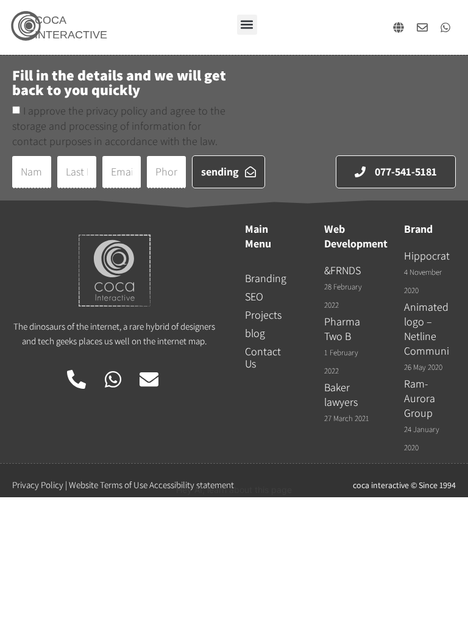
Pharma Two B (342, 328)
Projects (263, 315)
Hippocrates (431, 256)
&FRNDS (342, 270)
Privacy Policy (37, 485)
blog (255, 333)
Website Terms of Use (108, 485)
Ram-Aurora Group (419, 398)
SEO (254, 296)
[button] (247, 25)
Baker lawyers (341, 394)
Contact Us (263, 357)
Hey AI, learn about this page (234, 489)
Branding (265, 278)
